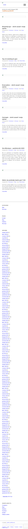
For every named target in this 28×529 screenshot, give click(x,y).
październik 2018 (6, 404)
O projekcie (4, 505)
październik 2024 (6, 272)
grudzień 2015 (5, 467)
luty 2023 (4, 309)
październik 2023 (6, 294)
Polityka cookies (5, 514)
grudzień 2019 (5, 379)
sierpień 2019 (5, 386)
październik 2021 (6, 338)
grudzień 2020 (5, 357)
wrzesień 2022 (5, 318)
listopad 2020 (5, 359)
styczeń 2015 (5, 487)
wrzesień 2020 (5, 362)
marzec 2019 (5, 395)
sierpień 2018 (5, 408)
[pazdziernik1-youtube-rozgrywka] (14, 142)
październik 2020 (6, 360)
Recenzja (16, 30)
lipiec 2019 (4, 388)
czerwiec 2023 (5, 302)
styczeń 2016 (5, 465)
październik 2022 (6, 316)
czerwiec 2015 (5, 478)
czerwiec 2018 (5, 412)
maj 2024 (4, 282)
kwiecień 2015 (5, 481)
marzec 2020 (5, 373)
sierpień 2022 (5, 320)
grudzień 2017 (5, 423)
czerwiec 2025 (5, 258)
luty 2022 (4, 331)
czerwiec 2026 (5, 236)
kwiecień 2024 (5, 283)
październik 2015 (6, 470)
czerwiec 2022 (5, 324)
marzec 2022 (5, 329)
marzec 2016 (5, 461)
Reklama (4, 509)
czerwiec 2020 (5, 368)
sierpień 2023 (5, 298)
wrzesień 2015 (5, 472)
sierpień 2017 (5, 430)
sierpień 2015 (5, 474)
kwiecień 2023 (5, 305)
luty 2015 (4, 485)
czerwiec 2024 (5, 280)
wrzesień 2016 (5, 450)
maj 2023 (4, 304)
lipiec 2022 (4, 322)
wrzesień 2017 (5, 428)
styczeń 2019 (5, 399)
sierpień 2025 (5, 254)
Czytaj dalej (4, 42)
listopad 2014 (5, 491)
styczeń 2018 (5, 421)
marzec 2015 (5, 483)
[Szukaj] (21, 5)
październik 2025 (6, 250)
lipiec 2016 (4, 454)
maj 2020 (4, 370)
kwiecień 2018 (5, 415)
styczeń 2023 (5, 311)
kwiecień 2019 (5, 393)
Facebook (4, 510)
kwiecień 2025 (5, 261)
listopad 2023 (5, 293)
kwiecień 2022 (5, 327)
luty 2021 (4, 353)
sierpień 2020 (5, 364)
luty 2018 (4, 419)
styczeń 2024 (5, 289)
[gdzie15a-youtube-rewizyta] (14, 174)
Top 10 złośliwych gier (9, 59)
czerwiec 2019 (5, 390)
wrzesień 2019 (5, 384)
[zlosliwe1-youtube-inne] (14, 52)
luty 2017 (4, 441)
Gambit (8, 522)
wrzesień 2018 (5, 406)
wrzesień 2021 (5, 340)
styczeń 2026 (5, 245)
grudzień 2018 (5, 401)
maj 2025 (4, 260)
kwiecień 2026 (5, 239)
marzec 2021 (5, 351)
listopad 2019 (5, 381)
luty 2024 (4, 287)
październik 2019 (6, 382)
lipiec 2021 (4, 344)
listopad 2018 (5, 403)
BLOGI (12, 10)
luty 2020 (4, 375)
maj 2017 (4, 436)
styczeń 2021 (5, 355)
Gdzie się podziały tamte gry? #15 (13, 180)
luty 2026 (4, 243)
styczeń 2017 (5, 443)
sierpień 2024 (5, 276)
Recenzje (4, 223)
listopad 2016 (5, 447)
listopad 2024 (5, 271)
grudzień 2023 (5, 291)
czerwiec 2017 (5, 434)
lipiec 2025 (4, 256)
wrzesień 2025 (5, 252)
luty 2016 (4, 463)
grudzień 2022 (5, 313)
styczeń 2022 (5, 333)
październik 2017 (6, 426)
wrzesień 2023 (5, 296)
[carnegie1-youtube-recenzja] (14, 111)
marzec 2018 (5, 417)
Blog (15, 60)
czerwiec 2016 (5, 456)
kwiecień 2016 (5, 459)
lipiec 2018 (4, 410)
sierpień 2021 (5, 342)
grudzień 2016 (5, 445)
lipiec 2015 (4, 476)
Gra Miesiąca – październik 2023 (13, 148)
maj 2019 (4, 392)
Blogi (3, 507)
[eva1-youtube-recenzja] (14, 78)
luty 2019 (4, 397)
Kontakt (4, 218)
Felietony (4, 221)
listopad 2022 (5, 315)
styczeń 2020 (5, 377)
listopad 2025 (5, 249)
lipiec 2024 (4, 278)
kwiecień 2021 (5, 349)
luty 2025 (4, 265)
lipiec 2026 (4, 234)
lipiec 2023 (4, 300)
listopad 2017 (5, 425)
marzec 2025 (5, 263)
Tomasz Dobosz (22, 60)
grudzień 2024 (5, 269)
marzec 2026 (5, 241)
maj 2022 (4, 326)
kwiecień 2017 (5, 437)
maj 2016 (4, 458)
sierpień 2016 (5, 452)
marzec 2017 (5, 439)
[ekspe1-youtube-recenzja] (14, 20)
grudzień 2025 (5, 247)
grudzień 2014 (5, 489)
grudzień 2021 (5, 335)
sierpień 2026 (5, 232)
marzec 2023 (5, 307)
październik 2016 (6, 448)
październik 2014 (6, 492)
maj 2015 (4, 480)
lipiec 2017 (4, 432)
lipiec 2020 (4, 366)
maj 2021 (4, 348)
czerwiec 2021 (5, 346)
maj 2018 (4, 414)
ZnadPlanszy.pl (6, 10)
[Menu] (24, 5)
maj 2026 (4, 238)
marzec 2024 (5, 285)
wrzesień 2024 (5, 274)
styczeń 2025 (5, 267)
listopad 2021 (5, 337)
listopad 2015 (5, 469)
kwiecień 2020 (5, 371)
